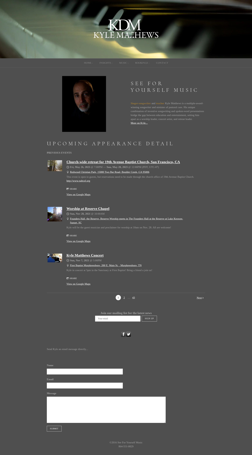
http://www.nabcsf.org (78, 180)
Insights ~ (106, 62)
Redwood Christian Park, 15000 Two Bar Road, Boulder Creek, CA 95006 (109, 172)
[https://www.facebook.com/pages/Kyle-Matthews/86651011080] (123, 334)
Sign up (149, 318)
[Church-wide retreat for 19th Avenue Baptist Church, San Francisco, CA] (55, 170)
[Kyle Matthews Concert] (55, 261)
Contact (162, 62)
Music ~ (124, 62)
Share (73, 189)
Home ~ (88, 62)
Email (50, 379)
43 (133, 297)
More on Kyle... (139, 123)
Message (51, 393)
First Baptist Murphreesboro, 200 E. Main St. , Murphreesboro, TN (106, 265)
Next (199, 297)
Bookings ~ (142, 62)
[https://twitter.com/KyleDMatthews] (128, 334)
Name (50, 365)
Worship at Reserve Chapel (87, 209)
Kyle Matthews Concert (85, 255)
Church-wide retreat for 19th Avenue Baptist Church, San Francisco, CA (123, 162)
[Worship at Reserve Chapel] (55, 220)
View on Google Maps (78, 194)
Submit (54, 429)
